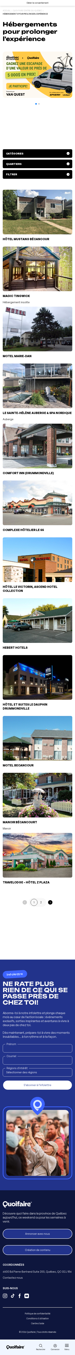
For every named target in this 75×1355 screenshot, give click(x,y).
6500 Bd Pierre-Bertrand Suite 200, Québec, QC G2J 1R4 (37, 1271)
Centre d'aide (37, 1323)
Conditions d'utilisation (37, 1318)
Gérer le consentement (37, 2)
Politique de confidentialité (37, 1313)
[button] (36, 104)
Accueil (7, 10)
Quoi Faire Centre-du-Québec (27, 10)
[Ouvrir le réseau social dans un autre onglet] (5, 1296)
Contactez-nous (13, 1277)
